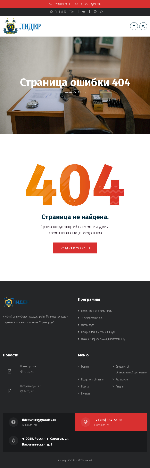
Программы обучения (92, 379)
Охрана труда (87, 325)
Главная (67, 92)
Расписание (122, 379)
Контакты (85, 393)
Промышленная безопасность (96, 311)
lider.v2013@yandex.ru (39, 420)
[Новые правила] (10, 371)
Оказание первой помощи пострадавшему (103, 339)
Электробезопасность (92, 318)
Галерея (120, 386)
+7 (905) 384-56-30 (108, 420)
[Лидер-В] (22, 26)
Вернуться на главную (72, 248)
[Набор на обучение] (10, 391)
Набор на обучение (30, 386)
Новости (85, 386)
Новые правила (28, 366)
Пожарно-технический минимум (98, 332)
